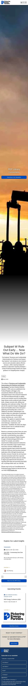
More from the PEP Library (14, 580)
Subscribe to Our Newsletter (14, 177)
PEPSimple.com (12, 470)
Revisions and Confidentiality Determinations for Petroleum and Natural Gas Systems (13, 385)
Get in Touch (14, 643)
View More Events (14, 626)
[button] (26, 2)
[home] (5, 2)
